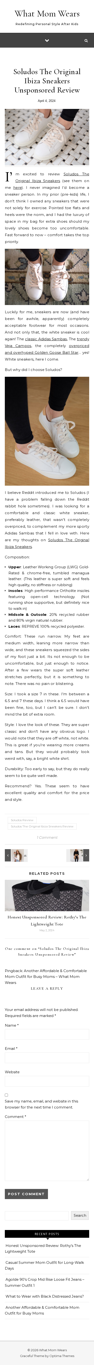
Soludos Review (22, 820)
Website (12, 1072)
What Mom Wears (47, 13)
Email (11, 1048)
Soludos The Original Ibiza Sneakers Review (42, 826)
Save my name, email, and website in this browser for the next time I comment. (41, 1104)
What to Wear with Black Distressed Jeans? (45, 1296)
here (17, 187)
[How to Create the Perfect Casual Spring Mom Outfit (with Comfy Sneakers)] (16, 855)
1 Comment (47, 837)
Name (12, 1025)
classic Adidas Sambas (46, 339)
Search (80, 1215)
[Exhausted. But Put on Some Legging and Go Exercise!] (78, 855)
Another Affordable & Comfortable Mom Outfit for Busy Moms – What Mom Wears (46, 976)
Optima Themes (61, 1356)
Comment (15, 1116)
